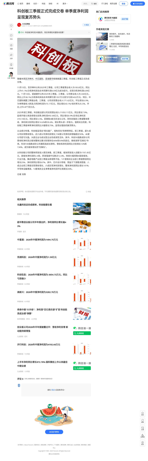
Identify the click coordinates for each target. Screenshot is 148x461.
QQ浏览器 (77, 445)
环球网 (19, 231)
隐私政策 (43, 445)
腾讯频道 (83, 445)
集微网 (19, 214)
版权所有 (56, 454)
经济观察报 (21, 319)
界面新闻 (20, 249)
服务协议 (37, 445)
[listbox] (54, 285)
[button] (125, 19)
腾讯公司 (51, 454)
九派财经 (20, 336)
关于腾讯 (20, 445)
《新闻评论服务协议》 (46, 379)
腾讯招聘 (63, 445)
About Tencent (28, 445)
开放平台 (50, 445)
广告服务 (56, 445)
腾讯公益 (70, 445)
